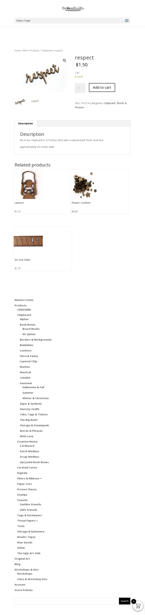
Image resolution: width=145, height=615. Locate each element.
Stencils (22, 500)
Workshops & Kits (26, 569)
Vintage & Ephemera (30, 531)
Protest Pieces (27, 489)
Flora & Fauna (29, 356)
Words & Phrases (31, 430)
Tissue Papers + (27, 520)
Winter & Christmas (35, 398)
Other (21, 547)
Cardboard (27, 445)
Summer (27, 392)
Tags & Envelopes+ (29, 515)
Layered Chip (28, 361)
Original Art (22, 558)
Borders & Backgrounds (36, 339)
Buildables (26, 345)
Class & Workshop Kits (32, 579)
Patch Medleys (29, 451)
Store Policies (23, 590)
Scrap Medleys (29, 456)
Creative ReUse (27, 441)
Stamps (22, 494)
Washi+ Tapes (26, 537)
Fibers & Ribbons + (29, 478)
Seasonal (26, 383)
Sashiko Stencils (30, 504)
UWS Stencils (28, 509)
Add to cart (102, 87)
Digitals (22, 473)
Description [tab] (25, 123)
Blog (17, 564)
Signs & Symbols (31, 403)
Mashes (25, 366)
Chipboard (47, 50)
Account (19, 584)
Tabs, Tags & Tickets (34, 414)
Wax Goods (24, 542)
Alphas (24, 319)
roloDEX (25, 377)
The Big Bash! (28, 420)
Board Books (31, 329)
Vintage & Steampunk (34, 425)
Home (17, 50)
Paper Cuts (24, 484)
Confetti (25, 350)
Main (25, 50)
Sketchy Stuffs (29, 409)
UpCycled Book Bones (34, 462)
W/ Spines (29, 334)
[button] (64, 60)
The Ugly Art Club (28, 553)
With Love (26, 436)
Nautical (25, 372)
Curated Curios (27, 467)
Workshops (24, 573)
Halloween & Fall (33, 387)
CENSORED (24, 309)
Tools (21, 526)
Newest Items (23, 300)
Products (34, 50)
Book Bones (28, 324)
